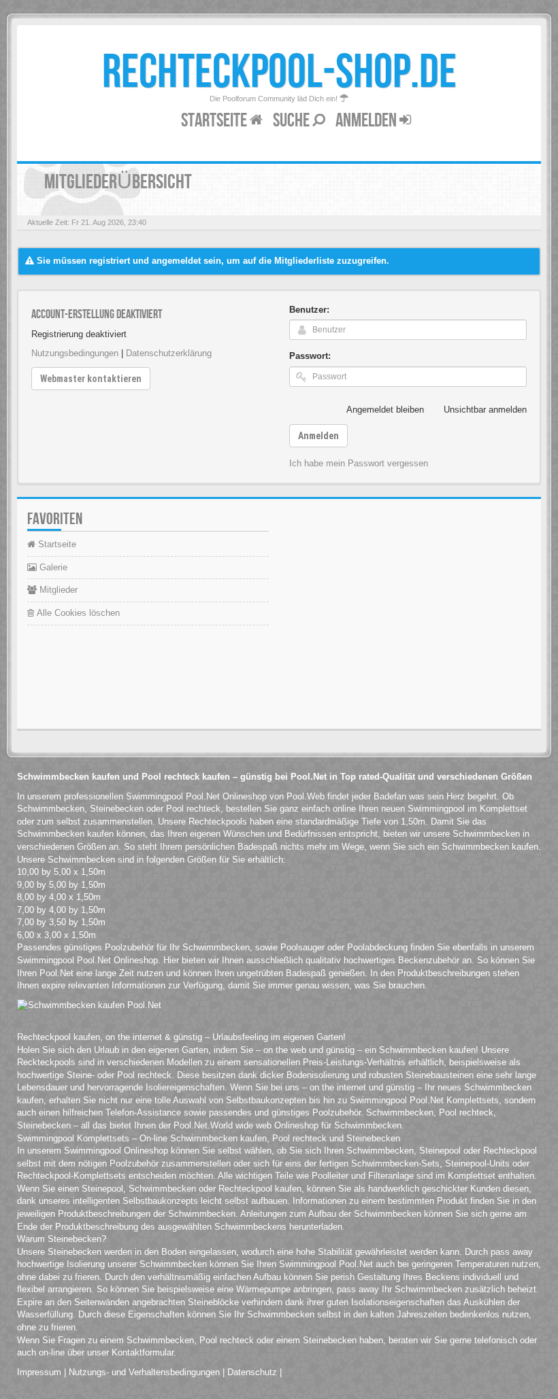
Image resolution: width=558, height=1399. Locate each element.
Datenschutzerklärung (169, 353)
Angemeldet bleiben (385, 409)
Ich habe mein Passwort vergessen (358, 463)
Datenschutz (252, 1372)
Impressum (39, 1372)
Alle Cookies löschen (77, 613)
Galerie (52, 567)
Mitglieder (57, 590)
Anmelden (367, 120)
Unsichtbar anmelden (485, 409)
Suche (292, 120)
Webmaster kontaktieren (91, 378)
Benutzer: (309, 310)
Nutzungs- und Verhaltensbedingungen (144, 1372)
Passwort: (310, 356)
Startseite (215, 120)
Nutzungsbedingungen (74, 353)
